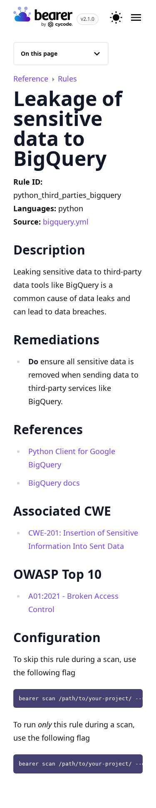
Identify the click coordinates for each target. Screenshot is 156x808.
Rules (67, 79)
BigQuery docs (54, 483)
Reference (31, 79)
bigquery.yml (66, 222)
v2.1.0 (87, 18)
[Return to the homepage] (43, 18)
